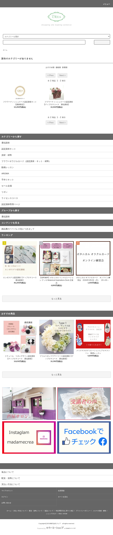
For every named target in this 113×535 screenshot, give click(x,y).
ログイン (4, 497)
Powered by (41, 528)
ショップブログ (51, 513)
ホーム (5, 50)
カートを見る (63, 497)
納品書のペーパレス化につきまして (17, 229)
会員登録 (61, 490)
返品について (49, 511)
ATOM (65, 513)
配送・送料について (35, 511)
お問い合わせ (6, 503)
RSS (60, 513)
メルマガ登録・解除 (99, 511)
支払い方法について (20, 511)
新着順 (64, 67)
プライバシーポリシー (83, 511)
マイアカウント (7, 490)
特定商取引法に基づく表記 (64, 511)
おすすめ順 (50, 67)
